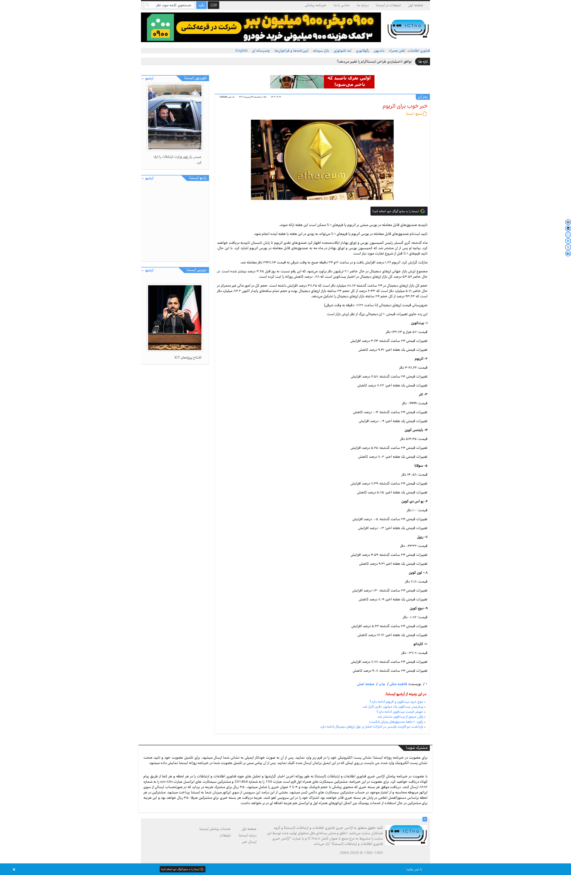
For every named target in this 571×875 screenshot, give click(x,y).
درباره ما (363, 5)
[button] (285, 869)
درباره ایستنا (248, 835)
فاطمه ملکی (398, 684)
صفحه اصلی (365, 684)
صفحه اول (415, 5)
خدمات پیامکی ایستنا (215, 829)
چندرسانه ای (261, 50)
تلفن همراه (397, 50)
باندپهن (379, 50)
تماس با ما (342, 5)
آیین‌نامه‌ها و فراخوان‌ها (291, 50)
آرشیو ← (147, 78)
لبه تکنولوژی (343, 50)
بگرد (202, 5)
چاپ (381, 684)
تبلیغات (225, 835)
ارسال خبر (249, 842)
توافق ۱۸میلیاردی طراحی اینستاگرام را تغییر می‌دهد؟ (374, 61)
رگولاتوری (362, 50)
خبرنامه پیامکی (316, 5)
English (242, 50)
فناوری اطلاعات (419, 50)
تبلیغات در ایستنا (388, 5)
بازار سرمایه (321, 50)
